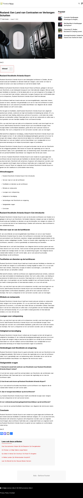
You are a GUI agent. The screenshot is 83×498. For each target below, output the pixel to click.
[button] (79, 3)
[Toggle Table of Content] (10, 68)
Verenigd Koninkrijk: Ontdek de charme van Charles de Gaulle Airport (73, 37)
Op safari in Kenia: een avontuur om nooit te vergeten (19, 453)
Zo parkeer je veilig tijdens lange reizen (14, 450)
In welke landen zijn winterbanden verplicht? (16, 457)
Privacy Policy (4, 493)
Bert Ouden (5, 19)
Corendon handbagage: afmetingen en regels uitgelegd (71, 19)
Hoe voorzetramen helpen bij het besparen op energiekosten (21, 446)
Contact (12, 493)
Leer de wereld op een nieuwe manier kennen (16, 461)
